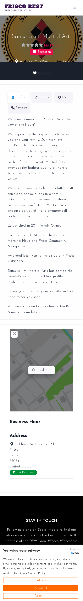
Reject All (40, 595)
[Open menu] (74, 8)
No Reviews (53, 45)
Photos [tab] (44, 97)
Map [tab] (65, 97)
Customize (41, 580)
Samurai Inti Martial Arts (41, 36)
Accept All (40, 588)
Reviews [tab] (21, 108)
